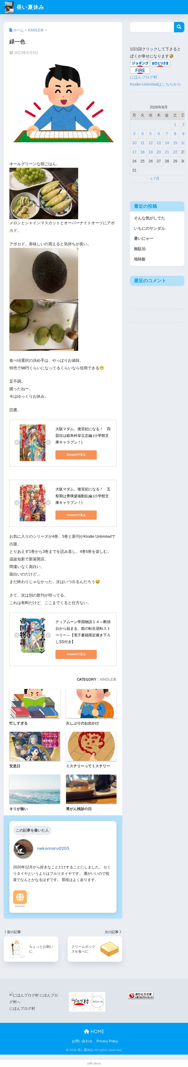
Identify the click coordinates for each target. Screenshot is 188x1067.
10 (134, 143)
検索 (179, 27)
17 (134, 152)
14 (167, 143)
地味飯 (140, 259)
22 (175, 152)
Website (20, 906)
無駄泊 (140, 249)
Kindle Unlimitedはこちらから (155, 84)
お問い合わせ (82, 1041)
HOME (96, 1031)
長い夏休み (29, 7)
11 (142, 143)
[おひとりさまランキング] (141, 995)
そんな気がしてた (149, 218)
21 (167, 152)
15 (175, 143)
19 (151, 152)
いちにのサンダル (149, 228)
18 (142, 152)
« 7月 (155, 178)
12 (151, 143)
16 (183, 143)
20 (159, 152)
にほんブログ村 (143, 77)
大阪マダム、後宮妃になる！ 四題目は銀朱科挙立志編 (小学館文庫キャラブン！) (83, 435)
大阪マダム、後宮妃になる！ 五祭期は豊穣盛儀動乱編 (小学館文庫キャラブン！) (83, 496)
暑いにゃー (143, 238)
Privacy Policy (107, 1041)
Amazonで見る (76, 454)
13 (159, 143)
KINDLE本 (108, 679)
